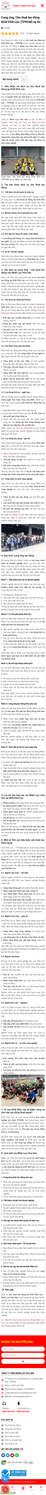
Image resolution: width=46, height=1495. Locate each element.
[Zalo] (41, 1487)
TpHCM (7, 28)
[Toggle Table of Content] (22, 80)
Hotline (13, 1490)
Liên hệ (32, 1490)
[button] (42, 5)
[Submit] (23, 1361)
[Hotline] (12, 1487)
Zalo (41, 1490)
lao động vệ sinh (16, 515)
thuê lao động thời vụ (25, 428)
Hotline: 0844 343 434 (24, 6)
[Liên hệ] (31, 1487)
